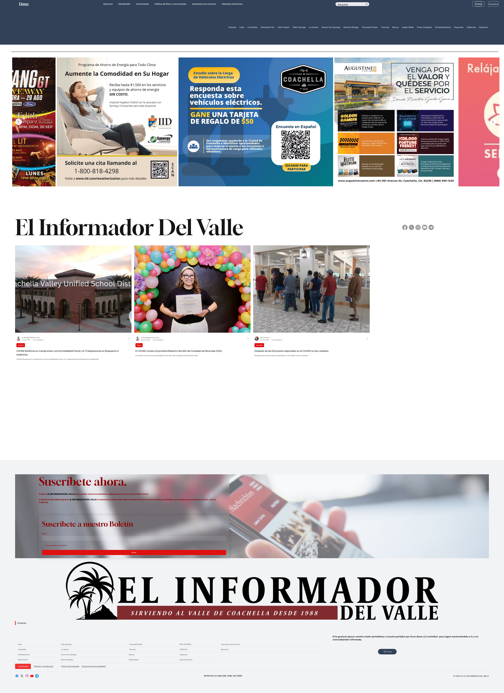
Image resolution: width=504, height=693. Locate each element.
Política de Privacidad (70, 666)
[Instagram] (418, 227)
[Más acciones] (129, 338)
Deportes (183, 654)
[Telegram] (37, 676)
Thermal (21, 345)
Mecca (139, 345)
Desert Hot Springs (68, 654)
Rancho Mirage (67, 659)
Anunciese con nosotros (230, 644)
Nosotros (225, 649)
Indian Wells (133, 659)
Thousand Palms (135, 644)
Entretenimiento (186, 659)
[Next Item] (493, 122)
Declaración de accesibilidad (94, 666)
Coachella (259, 345)
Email (44, 533)
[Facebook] (405, 227)
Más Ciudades (185, 644)
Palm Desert (23, 659)
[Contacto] (431, 227)
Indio (20, 644)
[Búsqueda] (366, 4)
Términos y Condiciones (43, 666)
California (183, 649)
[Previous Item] (18, 122)
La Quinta (65, 649)
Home (24, 4)
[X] (411, 227)
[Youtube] (424, 227)
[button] (242, 27)
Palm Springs (66, 644)
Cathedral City (24, 654)
